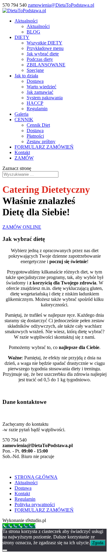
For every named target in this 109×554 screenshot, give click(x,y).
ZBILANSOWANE (46, 64)
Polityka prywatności (35, 504)
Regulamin (37, 108)
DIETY (22, 37)
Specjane (35, 70)
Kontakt (22, 152)
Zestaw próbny (41, 141)
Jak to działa (26, 75)
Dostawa (35, 81)
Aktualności (26, 20)
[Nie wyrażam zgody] (4, 550)
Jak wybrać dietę (43, 53)
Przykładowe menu (45, 48)
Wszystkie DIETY (44, 42)
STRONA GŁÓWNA (36, 477)
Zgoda (97, 543)
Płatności (35, 136)
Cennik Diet (38, 125)
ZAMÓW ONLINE (21, 227)
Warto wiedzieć (41, 86)
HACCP (35, 103)
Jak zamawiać (40, 92)
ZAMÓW (24, 158)
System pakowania (45, 97)
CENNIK (24, 119)
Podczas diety (40, 59)
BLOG (33, 31)
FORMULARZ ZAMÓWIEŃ (44, 147)
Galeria (21, 114)
